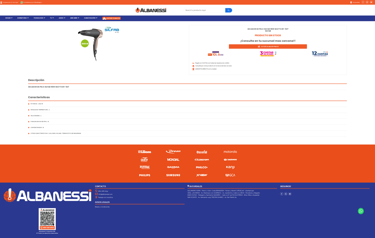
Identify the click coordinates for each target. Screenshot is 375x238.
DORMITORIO (22, 18)
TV (51, 18)
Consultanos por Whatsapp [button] (32, 2)
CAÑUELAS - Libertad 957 (245, 191)
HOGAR (8, 18)
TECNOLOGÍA (38, 18)
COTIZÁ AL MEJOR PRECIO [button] (270, 47)
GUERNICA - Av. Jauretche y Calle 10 (226, 193)
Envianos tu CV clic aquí (10, 2)
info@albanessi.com (105, 194)
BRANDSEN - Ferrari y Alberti (226, 191)
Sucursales (356, 2)
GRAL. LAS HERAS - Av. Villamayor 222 (200, 193)
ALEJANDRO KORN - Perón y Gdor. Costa (202, 191)
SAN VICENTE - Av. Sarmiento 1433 (199, 197)
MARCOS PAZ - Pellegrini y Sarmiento (200, 195)
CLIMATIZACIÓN (89, 18)
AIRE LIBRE (73, 18)
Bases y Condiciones (102, 207)
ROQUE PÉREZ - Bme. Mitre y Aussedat (246, 195)
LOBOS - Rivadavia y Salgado (249, 193)
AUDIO (61, 18)
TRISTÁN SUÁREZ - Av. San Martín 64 (224, 197)
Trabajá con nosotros (105, 197)
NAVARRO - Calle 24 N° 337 (223, 195)
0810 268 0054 (103, 191)
